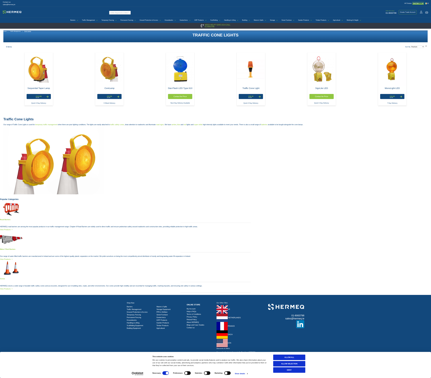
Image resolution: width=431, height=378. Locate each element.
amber (174, 124)
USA (229, 343)
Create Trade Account (407, 12)
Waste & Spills (258, 20)
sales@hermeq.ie (9, 4)
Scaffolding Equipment (135, 325)
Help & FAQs (191, 311)
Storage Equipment (163, 309)
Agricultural (336, 20)
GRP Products (199, 20)
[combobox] (120, 12)
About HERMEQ (193, 322)
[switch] (187, 373)
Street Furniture (286, 20)
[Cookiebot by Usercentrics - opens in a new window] (137, 373)
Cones (2, 279)
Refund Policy (192, 319)
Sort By (407, 47)
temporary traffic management (46, 124)
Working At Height (352, 20)
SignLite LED (321, 88)
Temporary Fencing (107, 20)
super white (198, 124)
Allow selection (289, 364)
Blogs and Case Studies (195, 325)
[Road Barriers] (215, 209)
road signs (160, 124)
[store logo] (12, 12)
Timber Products (321, 20)
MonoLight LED (392, 88)
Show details (240, 374)
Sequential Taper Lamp (38, 88)
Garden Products (303, 20)
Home (5, 31)
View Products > (6, 230)
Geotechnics (184, 20)
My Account (191, 309)
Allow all (289, 357)
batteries (264, 124)
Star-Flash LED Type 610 (180, 88)
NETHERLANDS (234, 318)
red (185, 124)
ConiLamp (109, 88)
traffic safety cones (117, 124)
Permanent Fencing (126, 20)
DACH (230, 334)
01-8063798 (209, 27)
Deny (289, 370)
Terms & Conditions (194, 314)
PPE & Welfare (161, 312)
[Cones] (215, 268)
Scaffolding (214, 20)
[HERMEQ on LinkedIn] (282, 324)
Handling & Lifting (230, 20)
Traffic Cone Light (250, 88)
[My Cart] (426, 12)
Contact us (191, 328)
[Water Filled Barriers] (215, 238)
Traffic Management (88, 20)
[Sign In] (421, 12)
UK (229, 309)
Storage (272, 20)
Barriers (72, 20)
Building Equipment (134, 328)
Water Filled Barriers (7, 249)
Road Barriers (5, 219)
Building (244, 20)
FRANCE (231, 326)
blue (178, 124)
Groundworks (169, 20)
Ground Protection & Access (149, 20)
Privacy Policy (192, 317)
